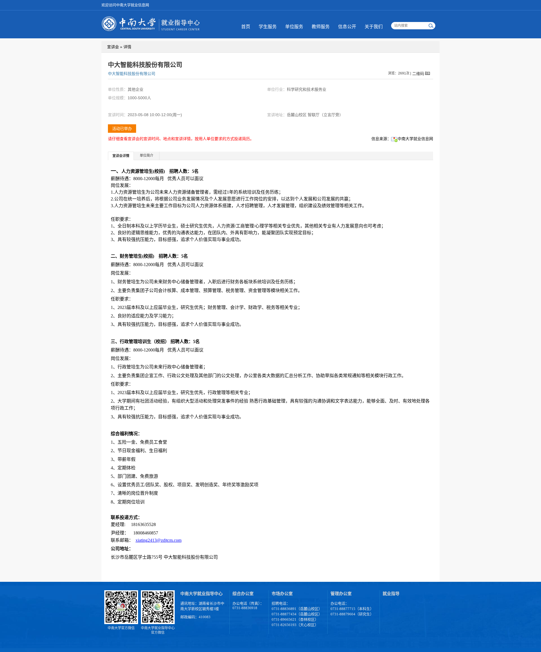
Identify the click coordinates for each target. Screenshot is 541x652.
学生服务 (268, 26)
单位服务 (294, 26)
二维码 (418, 73)
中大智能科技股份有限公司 (131, 73)
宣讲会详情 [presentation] (120, 156)
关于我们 (374, 26)
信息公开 (347, 26)
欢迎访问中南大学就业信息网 (125, 5)
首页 (245, 26)
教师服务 (321, 26)
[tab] (121, 156)
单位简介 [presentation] (146, 156)
